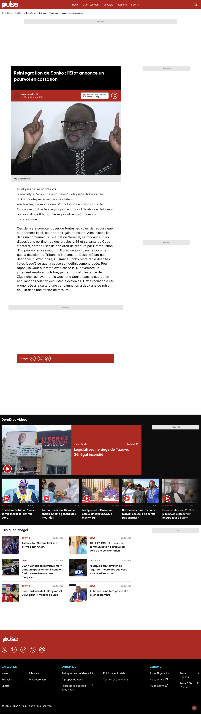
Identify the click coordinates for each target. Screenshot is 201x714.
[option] (20, 501)
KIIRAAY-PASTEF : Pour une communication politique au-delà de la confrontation (108, 546)
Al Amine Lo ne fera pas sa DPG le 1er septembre (110, 593)
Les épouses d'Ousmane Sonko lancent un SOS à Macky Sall (97, 513)
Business (122, 4)
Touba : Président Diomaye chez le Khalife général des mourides (59, 513)
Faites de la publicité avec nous (74, 687)
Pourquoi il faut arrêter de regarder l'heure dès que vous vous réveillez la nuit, (108, 569)
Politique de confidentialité (77, 673)
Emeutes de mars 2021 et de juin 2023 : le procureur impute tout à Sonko (180, 513)
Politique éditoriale (114, 673)
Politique (19, 13)
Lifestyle (108, 4)
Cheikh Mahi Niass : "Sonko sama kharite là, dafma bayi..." (18, 513)
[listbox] (100, 500)
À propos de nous (72, 679)
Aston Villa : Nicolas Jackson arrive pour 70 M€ (39, 545)
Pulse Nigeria (158, 673)
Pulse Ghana (157, 679)
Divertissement (91, 4)
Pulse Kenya (157, 685)
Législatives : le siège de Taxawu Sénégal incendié (101, 452)
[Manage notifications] (194, 707)
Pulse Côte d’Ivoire (186, 685)
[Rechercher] (196, 4)
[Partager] (114, 96)
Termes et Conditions (115, 679)
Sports (135, 4)
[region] (100, 500)
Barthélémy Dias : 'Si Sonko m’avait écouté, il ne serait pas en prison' (139, 513)
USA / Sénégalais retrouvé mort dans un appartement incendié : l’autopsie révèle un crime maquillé (42, 571)
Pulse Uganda (184, 675)
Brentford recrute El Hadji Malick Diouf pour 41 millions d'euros (42, 593)
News (75, 4)
